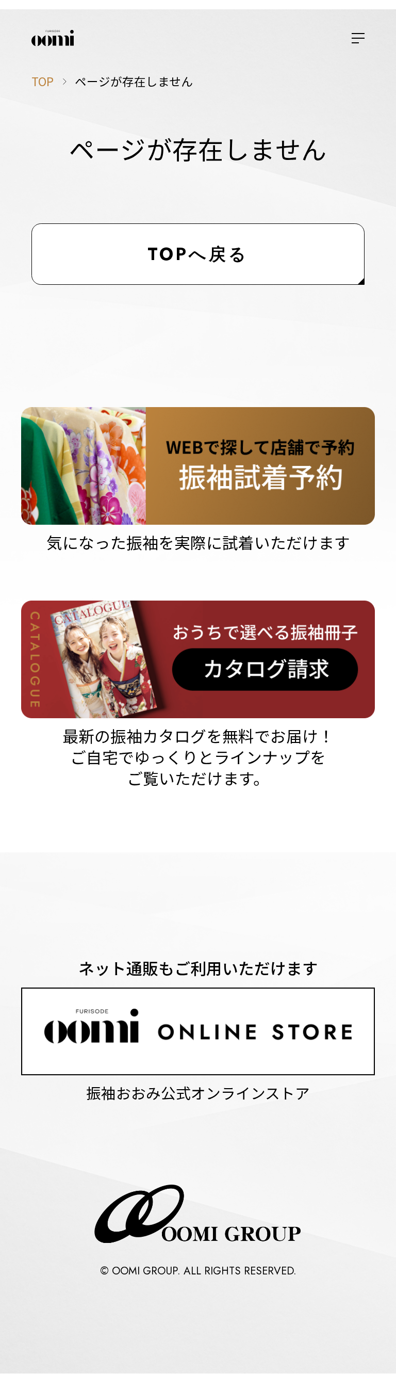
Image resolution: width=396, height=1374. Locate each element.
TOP (42, 81)
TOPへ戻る (198, 254)
